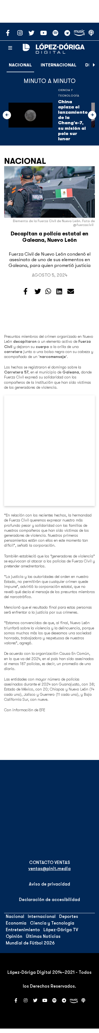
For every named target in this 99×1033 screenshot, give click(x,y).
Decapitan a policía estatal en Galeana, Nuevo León (49, 237)
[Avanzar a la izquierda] (7, 115)
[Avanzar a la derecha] (94, 65)
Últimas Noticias (43, 936)
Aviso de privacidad (49, 884)
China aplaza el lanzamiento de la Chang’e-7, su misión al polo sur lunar (73, 120)
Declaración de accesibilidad (49, 899)
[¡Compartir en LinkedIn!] (59, 291)
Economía (16, 923)
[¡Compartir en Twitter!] (37, 291)
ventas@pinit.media (49, 868)
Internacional (58, 65)
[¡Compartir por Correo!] (70, 291)
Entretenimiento (23, 929)
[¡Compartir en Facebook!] (25, 291)
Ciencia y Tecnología (52, 923)
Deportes (68, 916)
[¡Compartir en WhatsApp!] (48, 291)
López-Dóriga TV (60, 929)
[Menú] (10, 48)
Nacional (20, 65)
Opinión (14, 936)
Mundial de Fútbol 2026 (30, 943)
